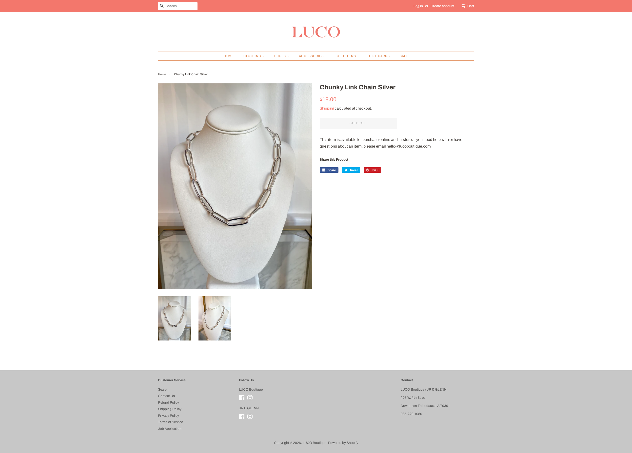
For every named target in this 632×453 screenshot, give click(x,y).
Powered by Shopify (343, 443)
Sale (404, 56)
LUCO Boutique (314, 443)
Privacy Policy (168, 415)
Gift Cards (379, 56)
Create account (442, 6)
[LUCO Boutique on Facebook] (242, 399)
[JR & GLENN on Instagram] (250, 417)
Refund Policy (168, 402)
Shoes (280, 56)
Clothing (252, 56)
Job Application (169, 429)
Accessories (312, 56)
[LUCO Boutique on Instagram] (250, 399)
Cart (470, 6)
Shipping (327, 108)
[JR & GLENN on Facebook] (242, 417)
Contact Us (166, 396)
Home (229, 56)
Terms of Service (170, 422)
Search (163, 389)
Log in (418, 6)
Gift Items (347, 56)
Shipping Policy (169, 409)
